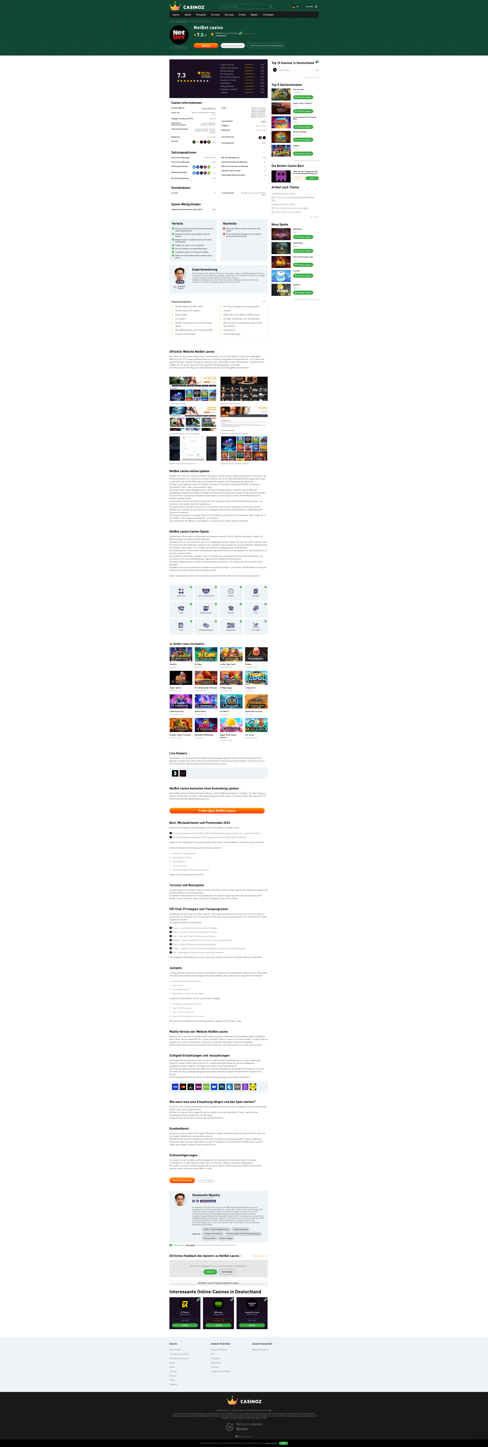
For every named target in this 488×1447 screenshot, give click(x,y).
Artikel (242, 14)
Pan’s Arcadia (298, 89)
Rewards (173, 1384)
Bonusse (229, 14)
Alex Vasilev (190, 1245)
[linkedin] (197, 1201)
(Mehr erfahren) (271, 1443)
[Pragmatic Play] (201, 142)
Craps (256, 613)
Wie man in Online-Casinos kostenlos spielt (289, 208)
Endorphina (297, 134)
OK (283, 1443)
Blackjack (255, 596)
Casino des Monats (219, 1349)
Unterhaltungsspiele (206, 630)
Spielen (206, 45)
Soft (212, 1354)
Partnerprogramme (260, 1349)
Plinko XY (296, 285)
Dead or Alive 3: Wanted (302, 103)
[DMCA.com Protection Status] (242, 1429)
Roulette (231, 596)
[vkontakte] (193, 1201)
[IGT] (208, 142)
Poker (181, 613)
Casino (176, 14)
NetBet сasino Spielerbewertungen (218, 1282)
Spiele (188, 14)
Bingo (181, 630)
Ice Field (296, 271)
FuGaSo (296, 122)
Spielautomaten (206, 613)
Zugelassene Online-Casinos (283, 204)
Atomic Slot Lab (176, 690)
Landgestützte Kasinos (221, 1371)
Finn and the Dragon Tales (303, 257)
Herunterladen (206, 1180)
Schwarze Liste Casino (179, 1354)
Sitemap (214, 1367)
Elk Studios (249, 690)
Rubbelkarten (231, 630)
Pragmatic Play (226, 667)
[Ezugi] (205, 142)
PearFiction (199, 737)
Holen (312, 178)
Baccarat (231, 613)
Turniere (215, 14)
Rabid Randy (298, 243)
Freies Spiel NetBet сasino (217, 810)
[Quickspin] (197, 142)
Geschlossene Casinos (179, 1358)
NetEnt (295, 106)
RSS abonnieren (244, 1436)
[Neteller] (208, 167)
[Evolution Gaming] (260, 137)
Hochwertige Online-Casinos (283, 193)
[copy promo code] (223, 1320)
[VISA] (197, 167)
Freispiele (201, 14)
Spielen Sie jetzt (182, 1180)
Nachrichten (216, 1362)
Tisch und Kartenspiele (206, 596)
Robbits (296, 146)
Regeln (254, 14)
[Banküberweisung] (201, 167)
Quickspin (173, 667)
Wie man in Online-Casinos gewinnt (286, 212)
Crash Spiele (255, 630)
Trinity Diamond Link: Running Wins (304, 118)
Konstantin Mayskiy (181, 287)
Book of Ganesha (299, 132)
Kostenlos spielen (182, 658)
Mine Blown (297, 229)
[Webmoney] (194, 167)
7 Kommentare (220, 35)
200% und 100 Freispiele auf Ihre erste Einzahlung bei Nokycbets (305, 172)
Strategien (268, 14)
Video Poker (181, 596)
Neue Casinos (175, 1349)
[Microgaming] (194, 142)
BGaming (296, 287)
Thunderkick (297, 92)
